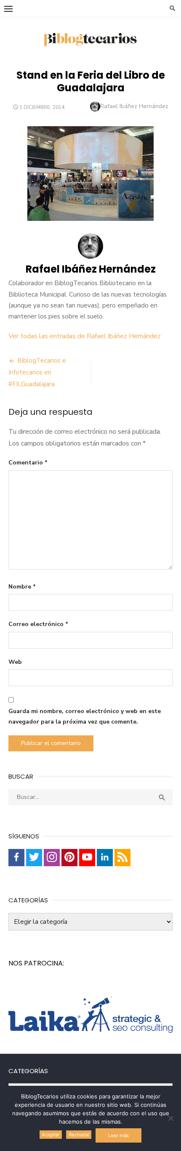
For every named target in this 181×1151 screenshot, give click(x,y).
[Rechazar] (170, 1118)
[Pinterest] (69, 857)
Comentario (28, 463)
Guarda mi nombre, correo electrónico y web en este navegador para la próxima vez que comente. (84, 716)
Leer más (118, 1135)
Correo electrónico (38, 624)
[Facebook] (16, 857)
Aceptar (50, 1135)
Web (15, 662)
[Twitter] (34, 857)
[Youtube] (87, 857)
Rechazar (79, 1135)
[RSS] (122, 857)
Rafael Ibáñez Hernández (134, 106)
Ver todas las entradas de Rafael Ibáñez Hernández (84, 336)
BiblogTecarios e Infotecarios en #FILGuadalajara (37, 372)
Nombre (22, 587)
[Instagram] (52, 857)
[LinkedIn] (105, 857)
